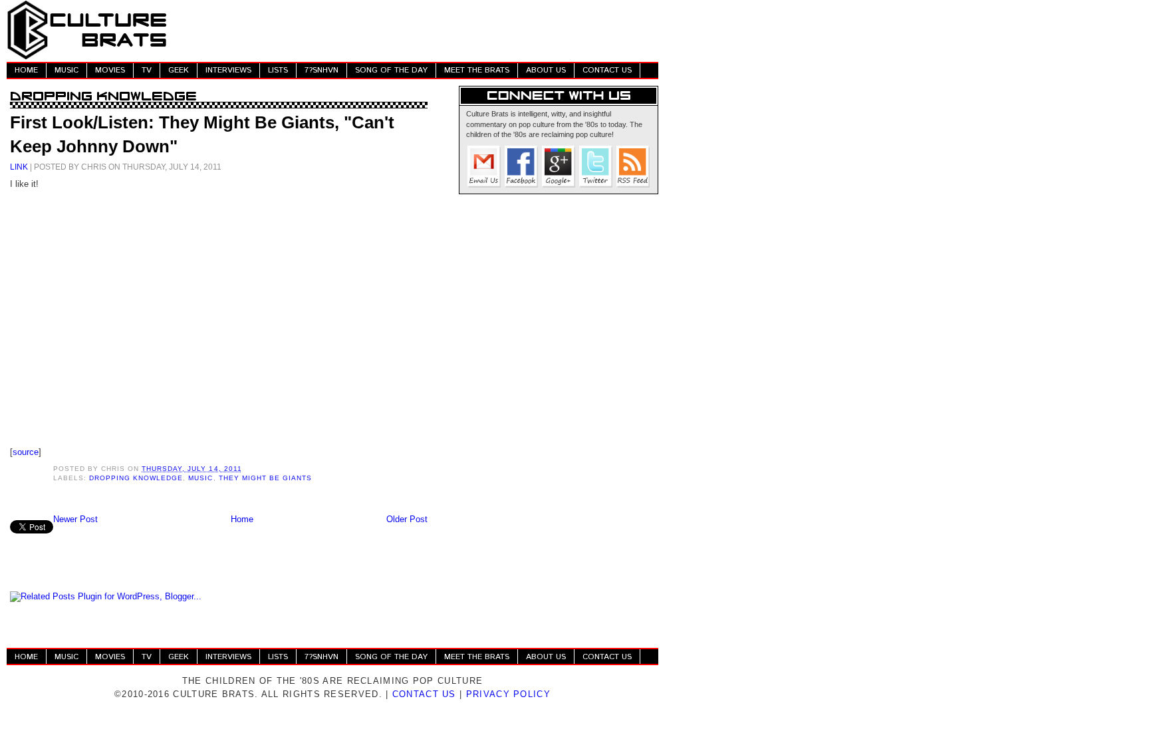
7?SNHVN (321, 70)
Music (200, 478)
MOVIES (110, 70)
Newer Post (75, 519)
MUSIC (66, 70)
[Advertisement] (416, 30)
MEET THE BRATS (476, 70)
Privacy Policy (508, 694)
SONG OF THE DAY (391, 70)
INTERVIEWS (228, 70)
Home (242, 519)
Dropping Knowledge (136, 478)
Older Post (407, 519)
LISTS (278, 70)
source (26, 452)
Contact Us (424, 694)
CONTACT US (607, 70)
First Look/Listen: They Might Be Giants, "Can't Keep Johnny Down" (202, 134)
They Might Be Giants (265, 478)
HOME (26, 70)
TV (147, 70)
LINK (19, 166)
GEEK (178, 70)
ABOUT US (546, 70)
